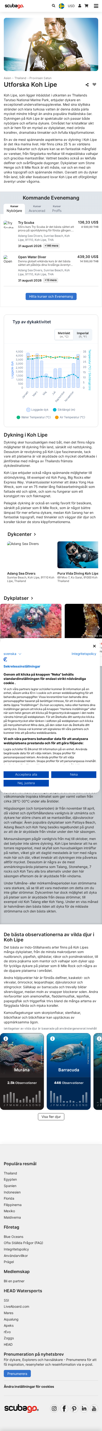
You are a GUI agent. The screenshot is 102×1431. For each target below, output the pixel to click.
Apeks (9, 1325)
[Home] (14, 6)
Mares (8, 1313)
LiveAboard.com (16, 1306)
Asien (7, 78)
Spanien (10, 1186)
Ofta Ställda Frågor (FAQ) (23, 1243)
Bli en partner (14, 1281)
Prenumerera (17, 1374)
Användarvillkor (16, 1256)
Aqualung (11, 1319)
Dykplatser (16, 598)
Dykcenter (20, 534)
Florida (9, 1198)
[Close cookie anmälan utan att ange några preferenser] (95, 646)
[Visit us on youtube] (94, 1408)
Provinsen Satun (40, 78)
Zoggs (9, 1338)
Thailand (20, 78)
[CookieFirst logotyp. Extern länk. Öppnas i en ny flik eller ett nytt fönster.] (5, 659)
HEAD (8, 1344)
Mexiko (9, 1211)
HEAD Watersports (23, 1290)
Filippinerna (13, 1205)
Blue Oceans (13, 1237)
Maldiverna (12, 1217)
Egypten (10, 1179)
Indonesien (12, 1192)
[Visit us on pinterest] (74, 1408)
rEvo (7, 1332)
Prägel (9, 1262)
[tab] (14, 209)
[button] (13, 654)
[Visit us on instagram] (54, 1408)
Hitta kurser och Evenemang (51, 296)
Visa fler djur (51, 1117)
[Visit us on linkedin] (84, 1408)
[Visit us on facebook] (64, 1408)
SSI (6, 1300)
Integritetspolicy (16, 1249)
